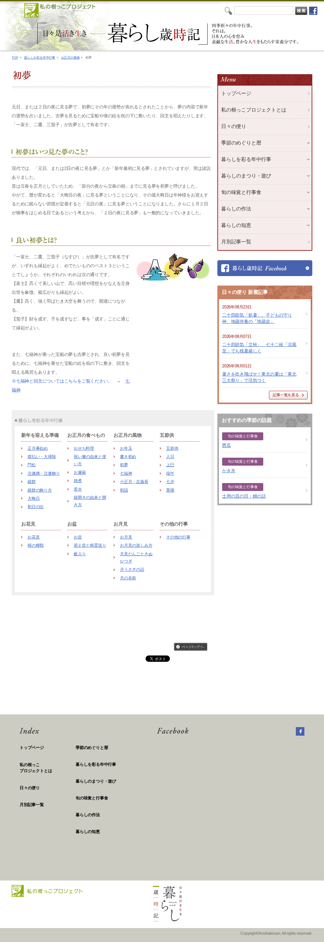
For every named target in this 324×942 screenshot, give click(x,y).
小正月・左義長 (134, 481)
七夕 (170, 481)
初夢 (124, 464)
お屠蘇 (80, 472)
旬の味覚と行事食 (92, 798)
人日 (170, 456)
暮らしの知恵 (88, 831)
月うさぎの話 (132, 569)
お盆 (78, 537)
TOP (15, 57)
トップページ (236, 93)
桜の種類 (36, 545)
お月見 (126, 537)
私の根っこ (36, 767)
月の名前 (128, 578)
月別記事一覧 (236, 241)
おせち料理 (84, 448)
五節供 (172, 448)
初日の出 (36, 506)
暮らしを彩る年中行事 (39, 57)
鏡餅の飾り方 (40, 490)
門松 (32, 464)
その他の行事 (178, 537)
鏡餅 (32, 481)
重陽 (170, 490)
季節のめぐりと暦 (92, 747)
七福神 (126, 473)
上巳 (170, 464)
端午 (170, 473)
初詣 (124, 490)
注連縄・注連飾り (44, 473)
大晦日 (34, 498)
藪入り (80, 554)
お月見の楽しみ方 (136, 545)
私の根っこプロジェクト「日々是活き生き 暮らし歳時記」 (168, 34)
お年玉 (126, 448)
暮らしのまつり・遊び (96, 781)
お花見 (34, 537)
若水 (78, 489)
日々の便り (233, 126)
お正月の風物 (70, 57)
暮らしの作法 (88, 814)
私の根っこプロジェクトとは (253, 110)
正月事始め (38, 448)
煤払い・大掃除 (42, 456)
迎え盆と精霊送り (90, 545)
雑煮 (78, 480)
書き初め (128, 456)
